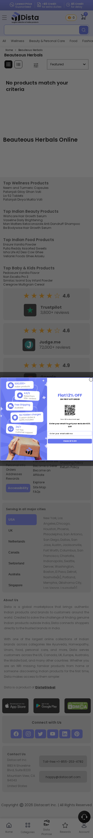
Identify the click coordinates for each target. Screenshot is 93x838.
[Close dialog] (91, 379)
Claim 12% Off (69, 441)
